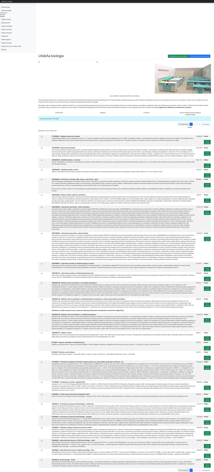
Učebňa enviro (5, 23)
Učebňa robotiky (6, 43)
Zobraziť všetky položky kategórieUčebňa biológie (190, 114)
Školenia (3, 50)
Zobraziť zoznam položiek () (200, 56)
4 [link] (199, 124)
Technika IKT (3, 13)
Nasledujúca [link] (206, 124)
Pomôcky (2, 14)
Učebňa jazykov (6, 39)
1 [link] (191, 124)
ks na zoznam (207, 142)
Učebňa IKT (4, 36)
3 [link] (196, 124)
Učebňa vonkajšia (6, 26)
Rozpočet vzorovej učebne (178, 56)
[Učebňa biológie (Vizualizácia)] (39, 62)
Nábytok (2, 16)
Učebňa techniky (6, 29)
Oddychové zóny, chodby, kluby (11, 46)
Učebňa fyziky (5, 7)
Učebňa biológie (6, 10)
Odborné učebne (6, 1)
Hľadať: (190, 127)
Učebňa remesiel (6, 33)
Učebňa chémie (6, 19)
